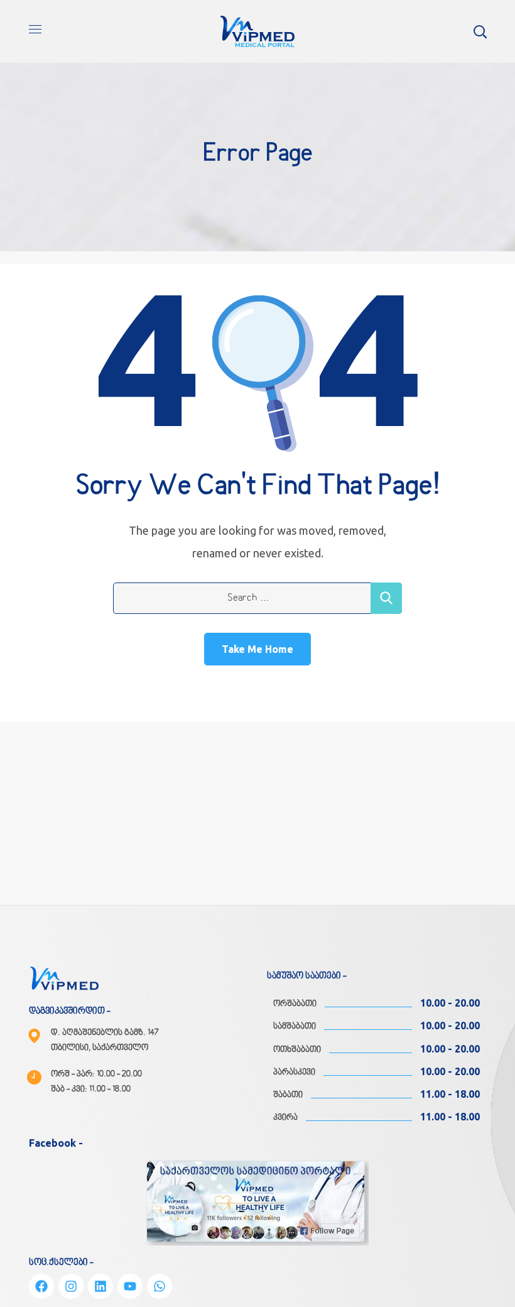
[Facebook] (41, 1286)
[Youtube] (130, 1286)
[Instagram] (71, 1286)
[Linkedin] (100, 1286)
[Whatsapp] (159, 1286)
